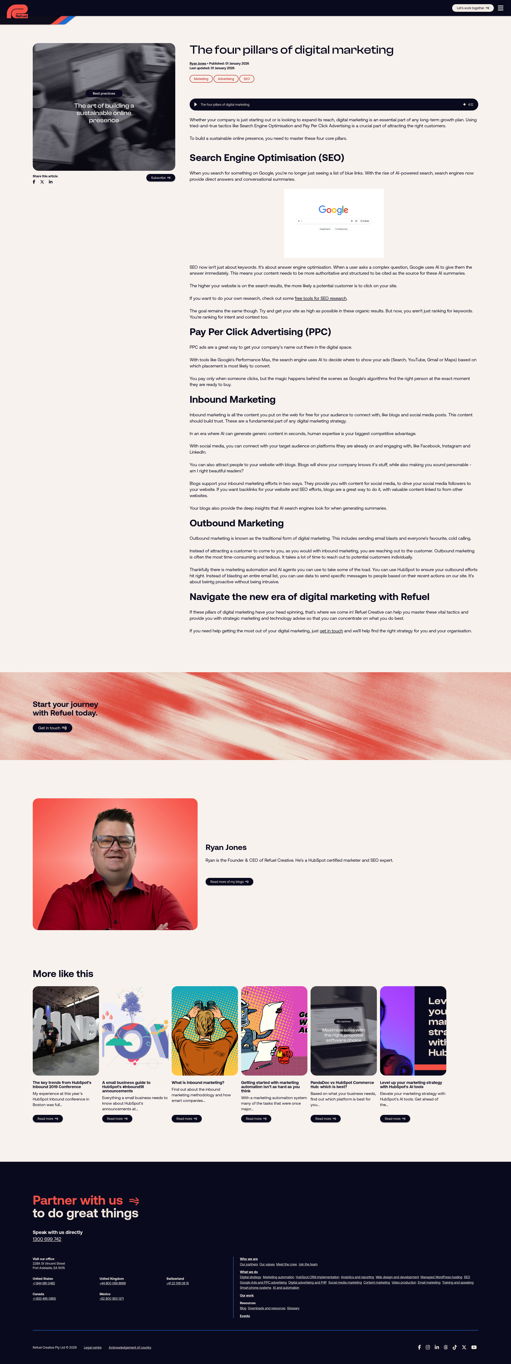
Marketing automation (278, 1277)
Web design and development (397, 1277)
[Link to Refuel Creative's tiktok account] (455, 1347)
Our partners (249, 1264)
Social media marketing (345, 1282)
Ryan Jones (198, 63)
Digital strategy (250, 1277)
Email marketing (429, 1282)
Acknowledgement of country (130, 1347)
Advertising (226, 79)
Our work (247, 1295)
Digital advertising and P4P (307, 1282)
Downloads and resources (266, 1308)
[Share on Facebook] (34, 182)
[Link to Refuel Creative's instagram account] (428, 1347)
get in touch (331, 630)
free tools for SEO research (321, 298)
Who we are (249, 1259)
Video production (404, 1282)
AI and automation (286, 1287)
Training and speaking (458, 1282)
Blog (243, 1308)
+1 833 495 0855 (44, 1298)
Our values (267, 1264)
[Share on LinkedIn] (50, 182)
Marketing (201, 79)
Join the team (308, 1264)
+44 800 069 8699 (113, 1283)
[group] (334, 105)
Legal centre (93, 1347)
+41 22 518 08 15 (177, 1283)
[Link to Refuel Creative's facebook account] (419, 1347)
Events (245, 1316)
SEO (247, 79)
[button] (196, 105)
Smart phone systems (255, 1287)
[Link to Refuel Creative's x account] (464, 1347)
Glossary (293, 1308)
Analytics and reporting (357, 1277)
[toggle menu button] (501, 8)
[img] (464, 104)
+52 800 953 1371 (112, 1298)
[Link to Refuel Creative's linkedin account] (437, 1347)
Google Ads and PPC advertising (263, 1282)
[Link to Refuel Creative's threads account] (446, 1347)
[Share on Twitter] (42, 182)
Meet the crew (286, 1264)
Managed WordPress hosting (441, 1277)
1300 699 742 (47, 1239)
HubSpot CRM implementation (317, 1277)
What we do (249, 1272)
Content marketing (376, 1282)
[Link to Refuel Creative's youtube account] (474, 1347)
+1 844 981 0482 (44, 1283)
